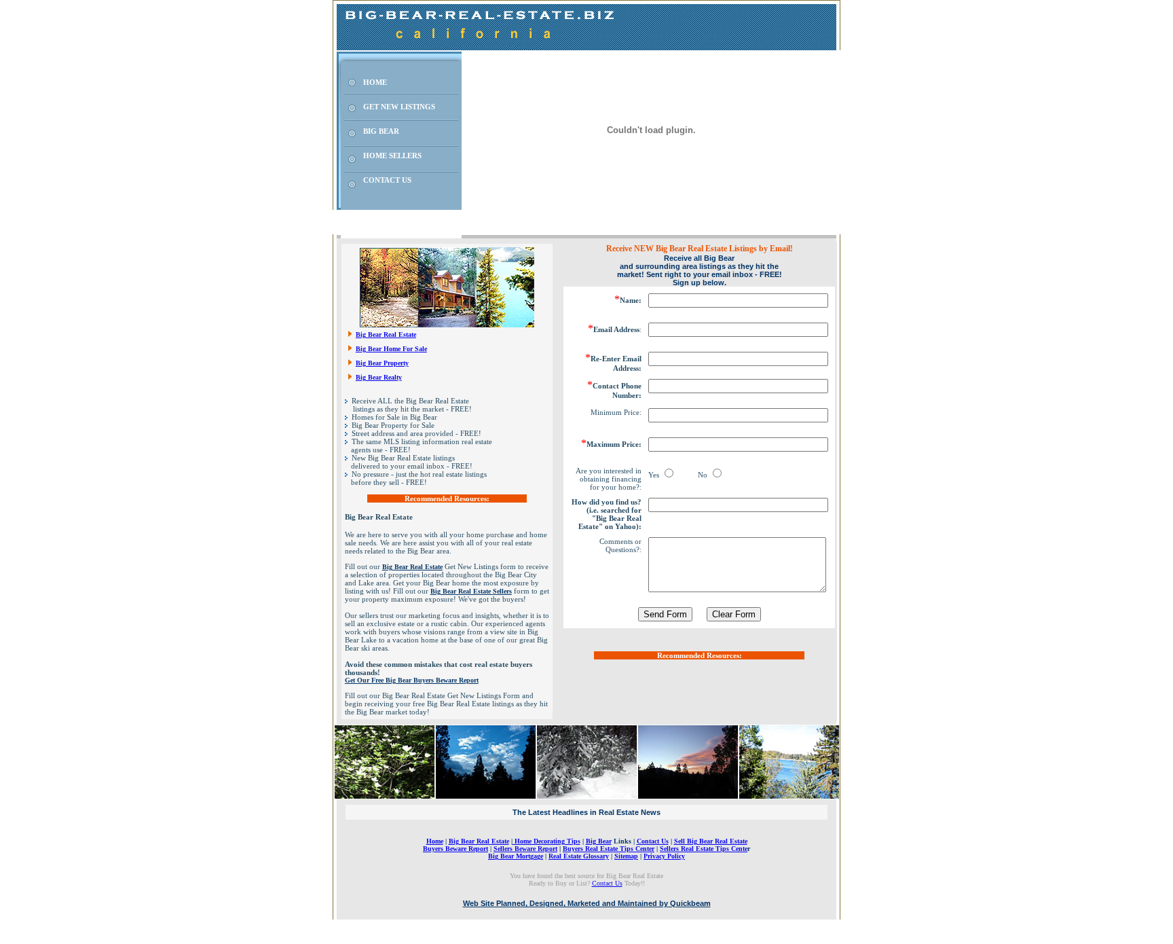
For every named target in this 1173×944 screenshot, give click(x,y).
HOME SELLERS (392, 155)
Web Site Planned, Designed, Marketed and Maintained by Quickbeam (587, 903)
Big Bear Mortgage (515, 856)
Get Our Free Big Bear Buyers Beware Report (412, 680)
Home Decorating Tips (546, 841)
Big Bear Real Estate (386, 334)
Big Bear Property (382, 363)
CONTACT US (387, 180)
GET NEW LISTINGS (399, 107)
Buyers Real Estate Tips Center (608, 848)
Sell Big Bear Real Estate (710, 841)
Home (434, 841)
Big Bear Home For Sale (391, 348)
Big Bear (599, 841)
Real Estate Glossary (578, 856)
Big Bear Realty (379, 377)
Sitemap (626, 856)
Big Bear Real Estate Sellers (471, 591)
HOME (375, 82)
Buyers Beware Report (455, 848)
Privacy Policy (664, 856)
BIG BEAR (381, 131)
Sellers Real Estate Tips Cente (703, 848)
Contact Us (653, 841)
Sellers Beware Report (525, 848)
